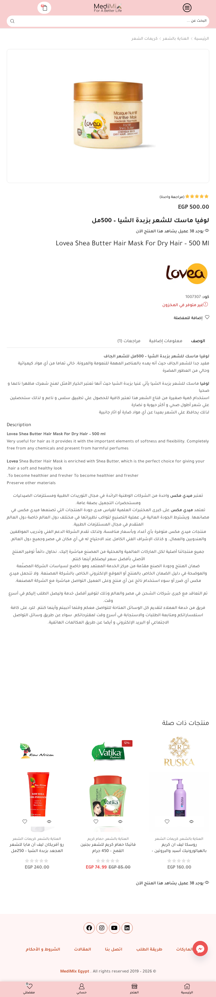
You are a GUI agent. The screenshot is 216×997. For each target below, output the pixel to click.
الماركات (184, 950)
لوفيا (204, 384)
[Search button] (12, 21)
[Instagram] (101, 928)
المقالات (82, 950)
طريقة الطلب (149, 950)
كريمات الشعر (145, 39)
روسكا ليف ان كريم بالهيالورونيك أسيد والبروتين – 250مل (179, 851)
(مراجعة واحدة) (171, 197)
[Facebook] (89, 928)
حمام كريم (95, 839)
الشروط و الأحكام (43, 950)
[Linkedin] (127, 928)
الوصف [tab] (198, 341)
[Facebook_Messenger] (200, 948)
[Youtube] (114, 928)
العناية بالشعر (176, 39)
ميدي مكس (181, 496)
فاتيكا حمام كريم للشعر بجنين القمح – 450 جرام (108, 848)
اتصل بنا (113, 950)
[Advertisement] (108, 677)
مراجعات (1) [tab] (129, 341)
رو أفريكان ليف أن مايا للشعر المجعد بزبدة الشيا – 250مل (37, 848)
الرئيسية (201, 39)
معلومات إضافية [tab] (166, 341)
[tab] (198, 342)
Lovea (12, 462)
